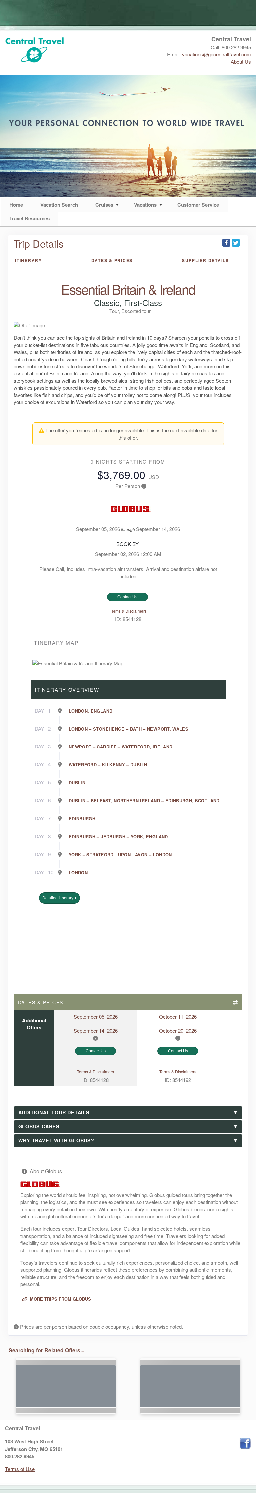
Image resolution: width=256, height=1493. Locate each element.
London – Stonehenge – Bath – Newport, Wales (128, 729)
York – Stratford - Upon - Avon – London (120, 855)
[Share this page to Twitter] (236, 243)
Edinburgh (82, 819)
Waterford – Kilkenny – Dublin (108, 765)
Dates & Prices (112, 260)
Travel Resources (29, 218)
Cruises (104, 204)
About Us (241, 61)
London (78, 873)
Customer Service (198, 204)
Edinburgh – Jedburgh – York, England (118, 837)
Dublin (77, 783)
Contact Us (127, 597)
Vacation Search (59, 204)
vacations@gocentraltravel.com (216, 54)
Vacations (145, 204)
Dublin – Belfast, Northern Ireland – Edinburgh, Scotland (144, 801)
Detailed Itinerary (58, 898)
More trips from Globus (60, 1299)
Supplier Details (205, 260)
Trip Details (39, 244)
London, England (90, 711)
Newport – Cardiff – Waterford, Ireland (120, 747)
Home (16, 204)
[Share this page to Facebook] (226, 243)
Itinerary (28, 260)
